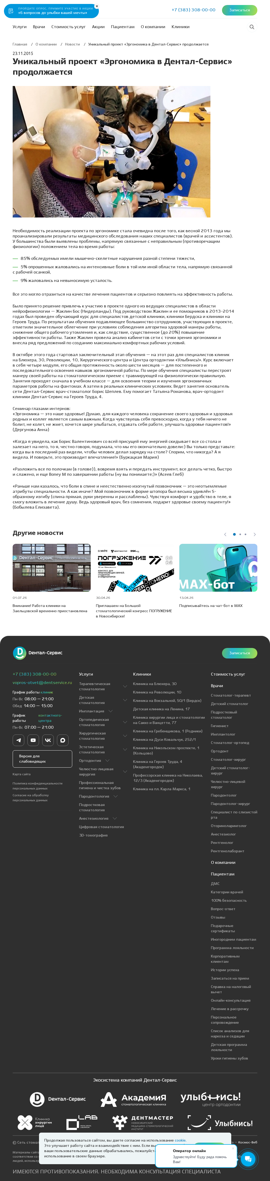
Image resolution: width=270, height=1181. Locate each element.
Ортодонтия (90, 761)
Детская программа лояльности (229, 1047)
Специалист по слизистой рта (234, 814)
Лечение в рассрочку (230, 1009)
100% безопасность (229, 901)
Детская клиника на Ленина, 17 (161, 709)
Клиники (181, 27)
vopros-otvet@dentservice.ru (42, 683)
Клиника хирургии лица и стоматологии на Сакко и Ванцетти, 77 (169, 720)
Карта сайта (22, 774)
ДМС (215, 884)
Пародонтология (94, 796)
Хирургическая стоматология (92, 736)
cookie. (180, 1140)
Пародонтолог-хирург (230, 804)
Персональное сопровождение (225, 1020)
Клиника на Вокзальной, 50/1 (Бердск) (167, 701)
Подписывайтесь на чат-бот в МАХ (211, 606)
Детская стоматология (92, 700)
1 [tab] (234, 534)
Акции (98, 27)
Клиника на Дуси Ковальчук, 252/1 (164, 740)
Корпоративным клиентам (225, 959)
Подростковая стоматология (92, 807)
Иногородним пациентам (233, 939)
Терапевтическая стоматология (94, 686)
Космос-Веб (247, 1142)
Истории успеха (225, 970)
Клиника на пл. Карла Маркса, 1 (161, 789)
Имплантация (91, 711)
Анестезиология (93, 818)
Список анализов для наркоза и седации (230, 1033)
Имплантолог (223, 734)
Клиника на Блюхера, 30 (154, 684)
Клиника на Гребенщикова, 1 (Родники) (167, 731)
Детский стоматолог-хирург (230, 770)
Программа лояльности (232, 948)
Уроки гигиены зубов (229, 1058)
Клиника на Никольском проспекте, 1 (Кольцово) (166, 750)
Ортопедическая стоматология (94, 722)
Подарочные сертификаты (223, 928)
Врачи (39, 27)
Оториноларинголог (229, 826)
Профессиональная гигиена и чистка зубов (100, 785)
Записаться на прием (230, 978)
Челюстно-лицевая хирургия (96, 771)
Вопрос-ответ (223, 909)
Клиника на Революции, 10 (157, 692)
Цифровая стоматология (101, 827)
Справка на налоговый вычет (231, 989)
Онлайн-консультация (230, 1000)
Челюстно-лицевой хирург (228, 784)
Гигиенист (220, 726)
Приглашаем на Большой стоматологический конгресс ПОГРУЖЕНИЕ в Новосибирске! (134, 611)
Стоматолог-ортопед (230, 743)
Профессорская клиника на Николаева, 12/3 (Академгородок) (168, 778)
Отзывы (218, 917)
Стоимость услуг (68, 27)
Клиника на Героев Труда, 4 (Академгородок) (157, 764)
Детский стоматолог (229, 704)
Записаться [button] (239, 10)
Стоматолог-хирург (228, 760)
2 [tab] (240, 534)
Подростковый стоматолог (224, 715)
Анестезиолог (223, 834)
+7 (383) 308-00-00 (34, 674)
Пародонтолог (224, 795)
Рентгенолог (222, 843)
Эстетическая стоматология (92, 749)
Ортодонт (220, 751)
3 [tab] (245, 534)
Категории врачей (227, 892)
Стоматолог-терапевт (231, 695)
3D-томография (93, 835)
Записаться (239, 653)
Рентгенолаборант (227, 851)
